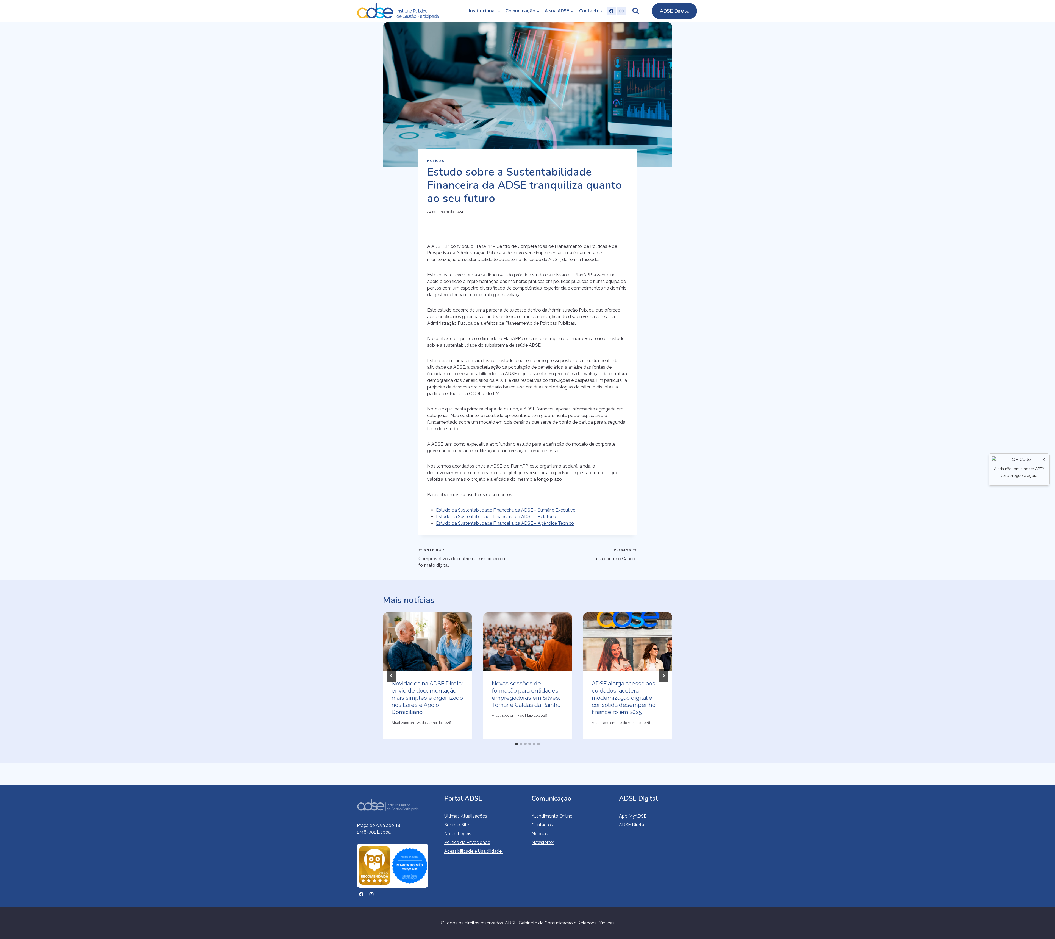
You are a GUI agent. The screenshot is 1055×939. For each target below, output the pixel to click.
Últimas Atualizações (465, 816)
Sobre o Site (456, 824)
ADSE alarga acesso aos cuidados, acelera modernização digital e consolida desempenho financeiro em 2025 (624, 697)
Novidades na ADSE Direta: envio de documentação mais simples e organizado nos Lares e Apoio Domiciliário (427, 697)
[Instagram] (621, 11)
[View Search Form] (635, 11)
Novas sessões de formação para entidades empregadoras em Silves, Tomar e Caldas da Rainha (526, 694)
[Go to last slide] (391, 675)
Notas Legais (457, 833)
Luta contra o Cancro (615, 554)
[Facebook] (611, 11)
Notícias (435, 161)
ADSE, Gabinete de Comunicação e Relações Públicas (560, 923)
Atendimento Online (552, 816)
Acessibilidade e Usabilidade (473, 851)
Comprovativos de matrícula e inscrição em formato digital (462, 558)
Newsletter (543, 842)
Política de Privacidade (467, 842)
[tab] (516, 744)
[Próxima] (663, 675)
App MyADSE (632, 816)
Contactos (590, 10)
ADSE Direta (674, 11)
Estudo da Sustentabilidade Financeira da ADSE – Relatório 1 (497, 516)
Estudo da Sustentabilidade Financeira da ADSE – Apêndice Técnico (505, 523)
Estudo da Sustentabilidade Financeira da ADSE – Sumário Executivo (506, 510)
